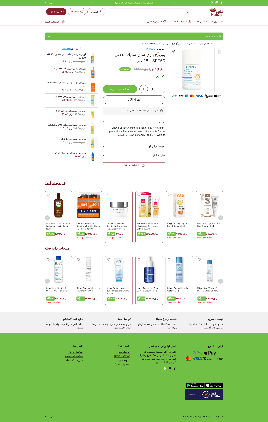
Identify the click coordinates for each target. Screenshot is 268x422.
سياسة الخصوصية (74, 356)
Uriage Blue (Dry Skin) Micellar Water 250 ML (207, 289)
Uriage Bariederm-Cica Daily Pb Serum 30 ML (147, 289)
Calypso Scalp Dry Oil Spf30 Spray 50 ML (177, 224)
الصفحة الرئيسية (206, 43)
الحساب (94, 11)
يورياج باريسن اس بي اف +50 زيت (69, 68)
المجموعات (190, 43)
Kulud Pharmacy (192, 416)
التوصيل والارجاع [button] (157, 146)
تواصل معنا (124, 351)
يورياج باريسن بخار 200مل (73, 139)
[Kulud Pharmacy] (216, 12)
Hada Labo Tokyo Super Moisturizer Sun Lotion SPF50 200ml (148, 226)
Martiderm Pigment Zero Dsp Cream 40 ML (208, 224)
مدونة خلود (124, 360)
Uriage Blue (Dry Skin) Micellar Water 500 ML (56, 289)
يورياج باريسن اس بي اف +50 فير (70, 96)
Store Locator (122, 356)
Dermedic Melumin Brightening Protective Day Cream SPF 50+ (117, 226)
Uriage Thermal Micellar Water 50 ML (177, 289)
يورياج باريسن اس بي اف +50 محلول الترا (66, 124)
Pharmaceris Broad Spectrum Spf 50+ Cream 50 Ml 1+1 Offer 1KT (88, 226)
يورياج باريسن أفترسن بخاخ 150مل (69, 153)
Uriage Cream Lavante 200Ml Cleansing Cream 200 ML (118, 291)
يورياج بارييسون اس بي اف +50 (71, 110)
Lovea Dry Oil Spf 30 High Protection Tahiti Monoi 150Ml (58, 226)
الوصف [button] (161, 121)
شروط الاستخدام (74, 360)
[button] (161, 89)
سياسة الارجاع (76, 351)
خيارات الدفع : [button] (158, 155)
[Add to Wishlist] (199, 194)
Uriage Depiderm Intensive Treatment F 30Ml (88, 289)
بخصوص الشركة (121, 364)
